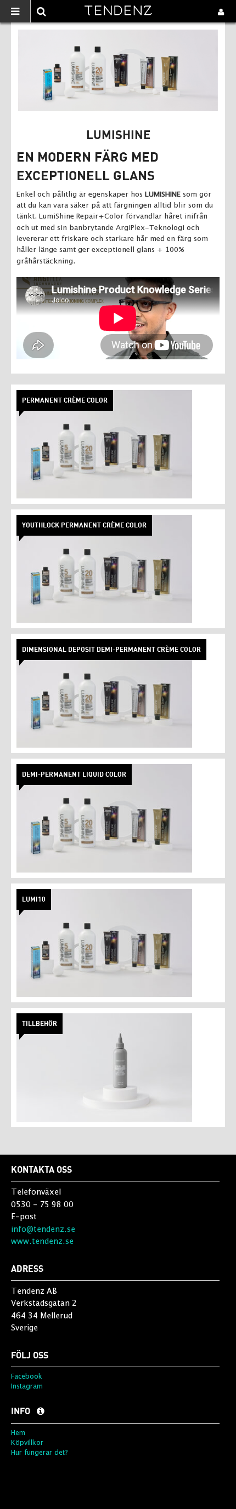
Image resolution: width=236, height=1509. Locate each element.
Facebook (26, 1376)
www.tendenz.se (42, 1241)
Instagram (27, 1386)
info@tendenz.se (43, 1228)
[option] (118, 70)
